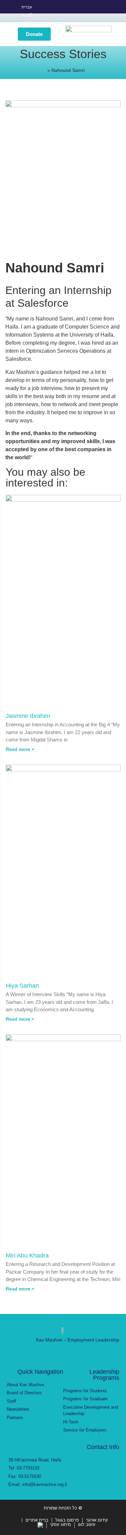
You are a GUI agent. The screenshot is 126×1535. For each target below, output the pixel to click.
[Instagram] (74, 11)
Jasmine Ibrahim (28, 716)
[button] (8, 34)
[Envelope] (97, 11)
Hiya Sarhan (22, 985)
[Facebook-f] (62, 11)
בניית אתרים (37, 1520)
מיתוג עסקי (60, 1524)
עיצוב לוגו (86, 1524)
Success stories (63, 54)
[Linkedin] (86, 11)
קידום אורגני (97, 1520)
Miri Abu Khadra (27, 1255)
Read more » (20, 749)
